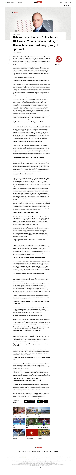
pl (57, 5)
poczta (54, 5)
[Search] (70, 5)
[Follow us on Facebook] (66, 5)
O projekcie (28, 470)
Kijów (16, 5)
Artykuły (14, 34)
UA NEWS (57, 64)
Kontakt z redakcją (47, 470)
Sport (38, 5)
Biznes (26, 5)
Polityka (22, 5)
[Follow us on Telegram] (68, 5)
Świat (7, 5)
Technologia (33, 5)
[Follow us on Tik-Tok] (64, 5)
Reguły (33, 470)
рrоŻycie (44, 5)
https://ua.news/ (38, 459)
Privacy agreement (39, 470)
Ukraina (12, 5)
